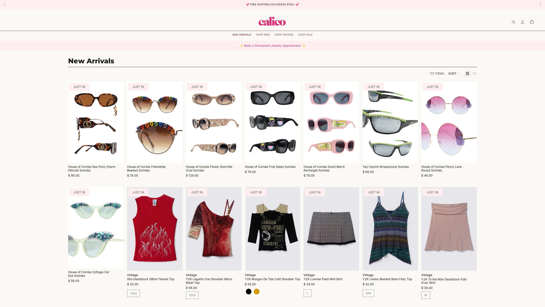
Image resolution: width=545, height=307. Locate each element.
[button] (454, 73)
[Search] (513, 22)
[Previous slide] (74, 122)
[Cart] (531, 22)
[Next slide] (117, 122)
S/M (368, 293)
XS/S (133, 293)
